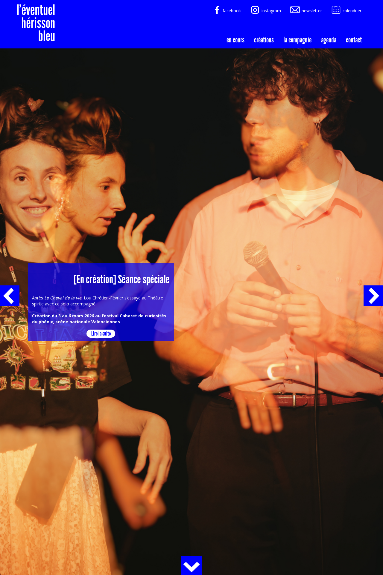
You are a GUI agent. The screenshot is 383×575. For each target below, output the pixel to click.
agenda (328, 39)
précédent (9, 295)
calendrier (352, 10)
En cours (235, 39)
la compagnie (297, 39)
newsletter (312, 10)
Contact (354, 39)
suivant (373, 295)
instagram (271, 10)
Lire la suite (101, 333)
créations (264, 39)
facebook (232, 10)
